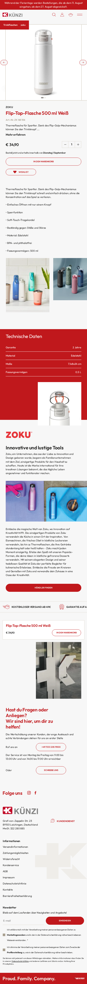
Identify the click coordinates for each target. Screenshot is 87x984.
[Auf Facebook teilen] (35, 792)
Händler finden (43, 587)
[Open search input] (54, 14)
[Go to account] (62, 15)
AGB (5, 871)
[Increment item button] (78, 144)
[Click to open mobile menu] (79, 14)
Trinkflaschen (10, 24)
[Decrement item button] (65, 144)
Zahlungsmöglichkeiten (15, 852)
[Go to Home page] (12, 15)
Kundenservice (11, 865)
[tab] (42, 97)
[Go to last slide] (4, 62)
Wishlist (24, 172)
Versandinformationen (15, 846)
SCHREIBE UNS (51, 770)
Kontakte (8, 889)
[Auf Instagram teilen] (29, 792)
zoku (23, 24)
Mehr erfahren (15, 135)
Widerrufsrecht (11, 859)
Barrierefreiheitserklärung (17, 895)
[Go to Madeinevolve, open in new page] (79, 978)
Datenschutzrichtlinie (14, 883)
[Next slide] (83, 62)
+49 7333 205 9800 (51, 747)
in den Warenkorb (66, 632)
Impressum (9, 877)
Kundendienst (66, 821)
